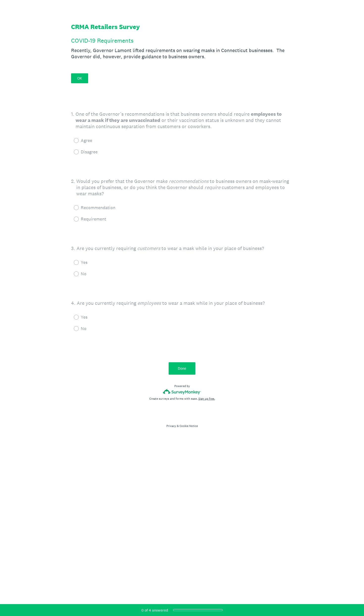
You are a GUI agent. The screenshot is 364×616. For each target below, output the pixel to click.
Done (182, 368)
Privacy (171, 426)
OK (79, 78)
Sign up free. (206, 399)
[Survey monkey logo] (182, 391)
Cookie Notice (189, 426)
